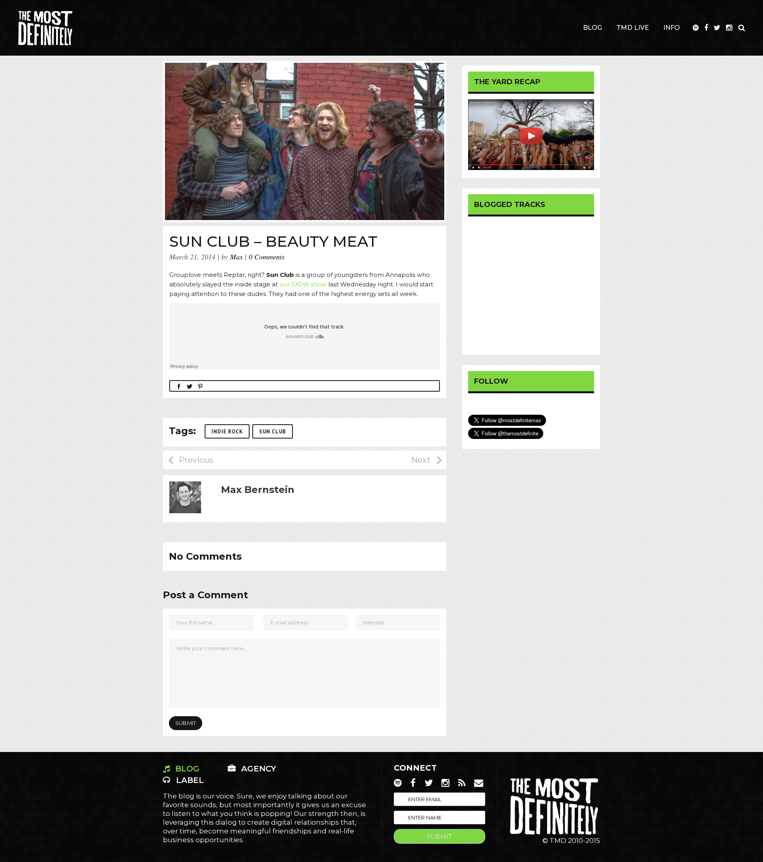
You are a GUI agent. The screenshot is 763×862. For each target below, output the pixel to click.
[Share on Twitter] (189, 386)
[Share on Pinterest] (200, 386)
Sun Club (272, 431)
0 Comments (267, 256)
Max (236, 256)
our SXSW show (303, 284)
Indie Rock (227, 431)
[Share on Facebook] (179, 386)
